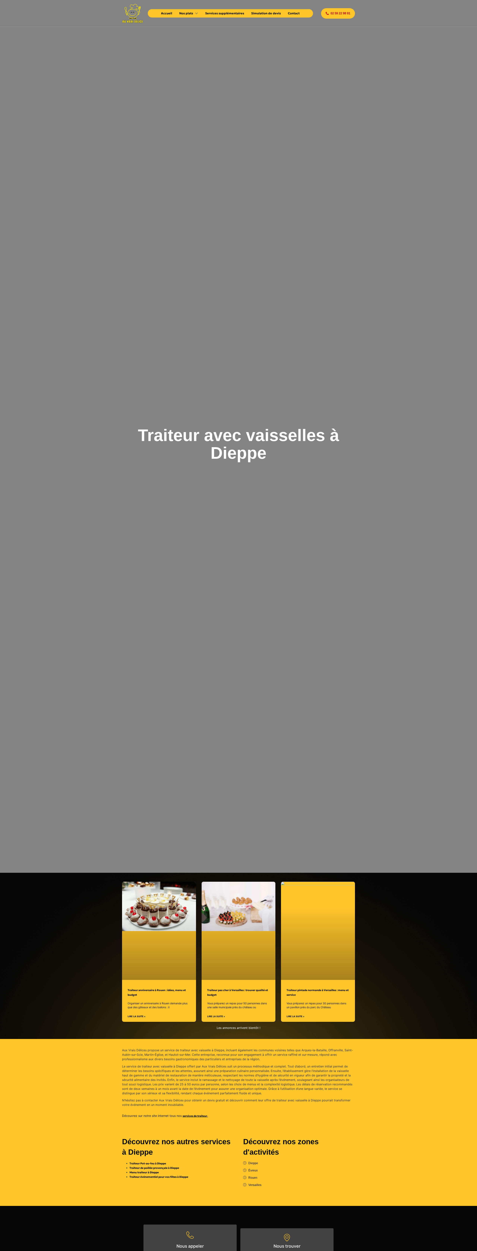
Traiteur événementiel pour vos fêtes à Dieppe (158, 1177)
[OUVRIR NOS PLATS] (196, 13)
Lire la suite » (136, 1016)
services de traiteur (195, 1116)
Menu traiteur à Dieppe (144, 1172)
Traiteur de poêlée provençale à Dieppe (154, 1168)
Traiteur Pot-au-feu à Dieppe (147, 1163)
